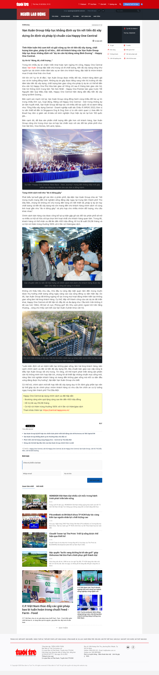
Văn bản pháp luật (131, 54)
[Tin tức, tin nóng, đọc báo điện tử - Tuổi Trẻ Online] (22, 4)
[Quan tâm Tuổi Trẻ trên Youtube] (128, 647)
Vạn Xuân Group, (85, 449)
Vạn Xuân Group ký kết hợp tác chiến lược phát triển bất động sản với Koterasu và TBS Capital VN (59, 433)
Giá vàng (112, 50)
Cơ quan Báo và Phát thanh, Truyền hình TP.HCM (57, 658)
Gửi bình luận (95, 480)
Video (36, 639)
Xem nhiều (29, 639)
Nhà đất (123, 639)
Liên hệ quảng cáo (115, 58)
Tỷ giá (112, 45)
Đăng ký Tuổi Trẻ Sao (131, 4)
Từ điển (128, 45)
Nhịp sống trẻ (89, 639)
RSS (87, 656)
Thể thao (110, 639)
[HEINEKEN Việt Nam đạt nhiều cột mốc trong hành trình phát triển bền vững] (34, 502)
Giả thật (137, 639)
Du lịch (80, 639)
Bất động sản (86, 16)
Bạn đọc (144, 639)
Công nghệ (71, 639)
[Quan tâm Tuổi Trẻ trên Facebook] (133, 647)
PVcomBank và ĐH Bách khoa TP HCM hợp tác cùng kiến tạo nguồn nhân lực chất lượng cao (74, 516)
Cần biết (103, 4)
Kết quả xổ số (130, 50)
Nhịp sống (97, 16)
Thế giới (47, 639)
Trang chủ (14, 639)
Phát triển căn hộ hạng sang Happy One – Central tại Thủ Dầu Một (48, 440)
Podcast (83, 4)
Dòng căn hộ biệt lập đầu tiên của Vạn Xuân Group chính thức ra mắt (49, 443)
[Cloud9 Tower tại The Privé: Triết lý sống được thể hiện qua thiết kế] (34, 540)
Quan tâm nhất (28, 486)
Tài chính (76, 16)
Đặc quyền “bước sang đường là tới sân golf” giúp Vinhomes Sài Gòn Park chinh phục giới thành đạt (73, 553)
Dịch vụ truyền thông (90, 654)
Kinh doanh (62, 639)
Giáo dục (117, 639)
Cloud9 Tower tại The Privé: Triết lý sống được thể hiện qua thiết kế (73, 535)
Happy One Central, (36, 449)
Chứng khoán (114, 54)
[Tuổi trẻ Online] (26, 652)
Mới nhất (39, 486)
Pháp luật (54, 639)
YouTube (93, 4)
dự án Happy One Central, (70, 449)
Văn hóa (97, 639)
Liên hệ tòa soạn (131, 58)
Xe (76, 639)
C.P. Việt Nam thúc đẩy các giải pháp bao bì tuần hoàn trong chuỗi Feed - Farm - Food (46, 609)
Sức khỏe (130, 639)
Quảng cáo (113, 4)
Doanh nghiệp (65, 16)
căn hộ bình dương (32, 451)
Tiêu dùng (55, 16)
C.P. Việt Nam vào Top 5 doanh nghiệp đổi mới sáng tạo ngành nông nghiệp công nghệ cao (89, 589)
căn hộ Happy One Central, (52, 449)
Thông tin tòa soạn (48, 656)
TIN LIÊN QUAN (27, 429)
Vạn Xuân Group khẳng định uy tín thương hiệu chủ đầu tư (45, 437)
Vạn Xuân (31, 68)
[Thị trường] (33, 14)
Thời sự (40, 639)
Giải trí (103, 639)
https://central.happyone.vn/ (56, 410)
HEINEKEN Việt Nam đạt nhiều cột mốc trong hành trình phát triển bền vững (73, 497)
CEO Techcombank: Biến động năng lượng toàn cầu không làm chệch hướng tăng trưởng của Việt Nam (89, 615)
